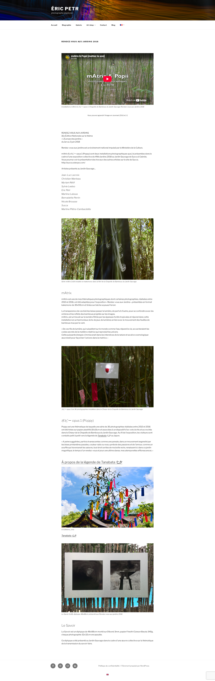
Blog (113, 25)
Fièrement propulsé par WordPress (135, 666)
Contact (103, 25)
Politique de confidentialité (108, 666)
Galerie (79, 25)
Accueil (54, 25)
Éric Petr (65, 8)
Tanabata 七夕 (68, 535)
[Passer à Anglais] (107, 674)
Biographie (66, 25)
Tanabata (102, 435)
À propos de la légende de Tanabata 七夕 (91, 462)
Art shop (90, 25)
